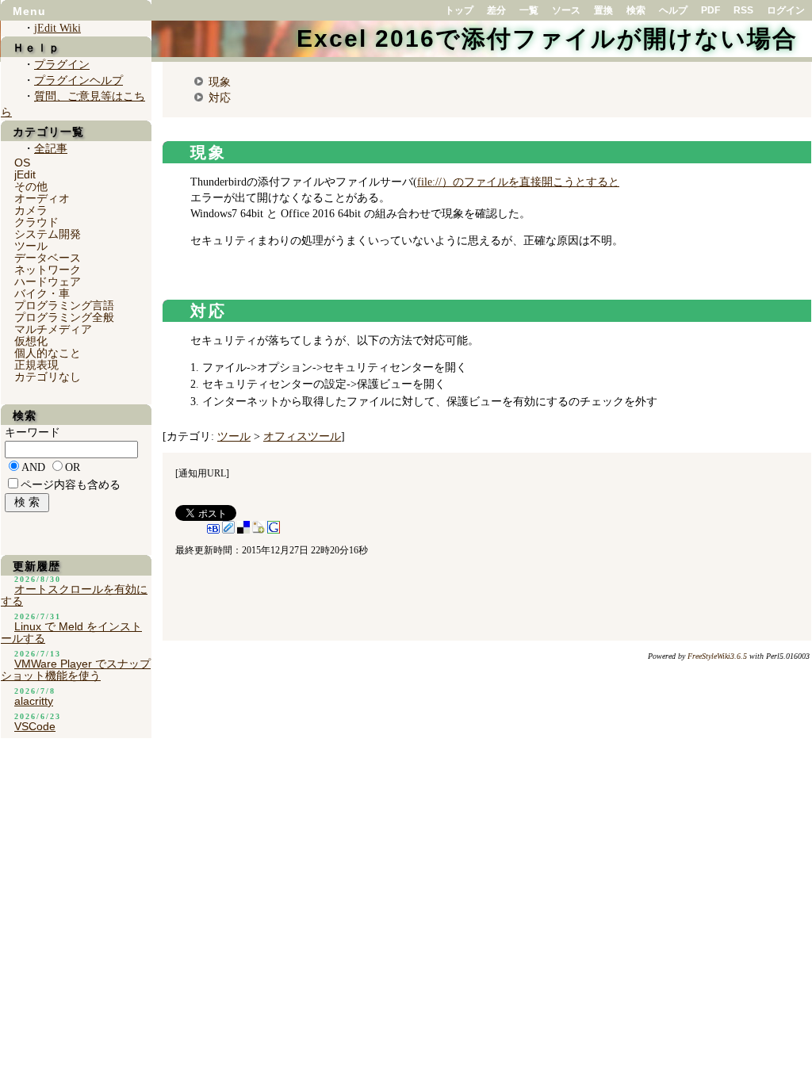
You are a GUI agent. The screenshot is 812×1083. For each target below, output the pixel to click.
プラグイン (62, 65)
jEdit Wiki (57, 28)
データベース (47, 257)
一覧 (528, 10)
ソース (566, 10)
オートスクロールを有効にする (74, 595)
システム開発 (47, 234)
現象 (220, 81)
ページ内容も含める (71, 485)
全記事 (50, 149)
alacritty (33, 701)
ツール (234, 436)
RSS (743, 10)
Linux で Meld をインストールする (71, 632)
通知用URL (202, 473)
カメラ (31, 210)
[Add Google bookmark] (273, 530)
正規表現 (36, 364)
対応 (220, 97)
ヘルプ (673, 10)
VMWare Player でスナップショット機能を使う (76, 669)
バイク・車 (42, 293)
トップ (459, 10)
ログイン (786, 10)
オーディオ (42, 198)
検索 (635, 10)
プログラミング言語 (64, 305)
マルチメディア (53, 329)
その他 (31, 186)
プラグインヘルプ (78, 80)
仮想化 (31, 341)
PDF (710, 10)
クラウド (36, 222)
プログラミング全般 (64, 317)
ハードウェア (47, 281)
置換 (603, 10)
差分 (496, 10)
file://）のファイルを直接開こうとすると (518, 182)
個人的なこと (47, 352)
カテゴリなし (47, 376)
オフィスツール (302, 436)
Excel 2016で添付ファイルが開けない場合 (547, 38)
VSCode (35, 726)
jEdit (25, 174)
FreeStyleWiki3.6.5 (717, 656)
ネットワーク (47, 269)
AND (33, 467)
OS (22, 162)
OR (72, 467)
